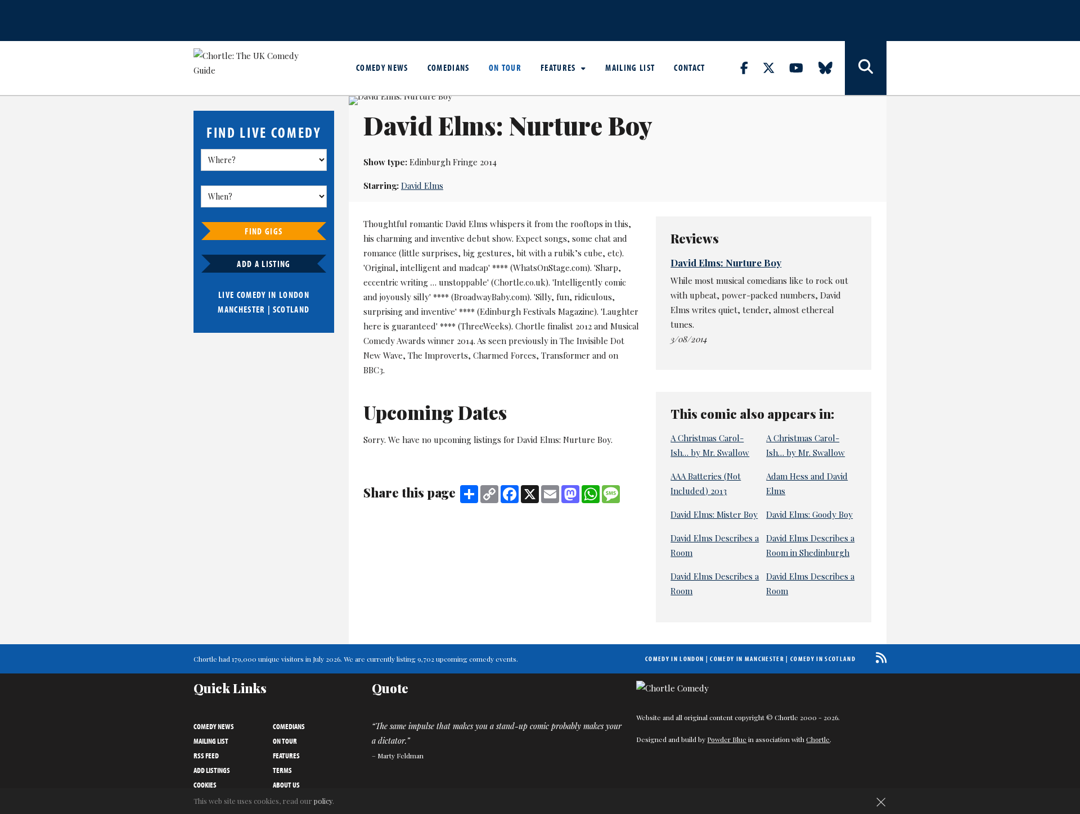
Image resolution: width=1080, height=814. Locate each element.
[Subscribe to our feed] (878, 657)
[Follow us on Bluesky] (831, 67)
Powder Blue (726, 739)
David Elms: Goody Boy (809, 514)
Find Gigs (263, 231)
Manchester (241, 309)
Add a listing (263, 263)
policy (323, 801)
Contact (689, 67)
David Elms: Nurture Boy (725, 262)
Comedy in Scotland (823, 658)
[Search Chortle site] (865, 68)
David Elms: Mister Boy (714, 514)
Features (559, 67)
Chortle (818, 739)
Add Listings (212, 770)
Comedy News (382, 67)
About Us (286, 785)
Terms (282, 770)
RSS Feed (206, 755)
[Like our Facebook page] (750, 67)
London (294, 294)
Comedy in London (674, 658)
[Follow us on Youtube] (802, 67)
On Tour (505, 67)
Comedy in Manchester (747, 658)
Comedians (449, 67)
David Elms (422, 185)
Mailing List (630, 67)
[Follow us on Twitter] (775, 67)
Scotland (291, 309)
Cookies (205, 785)
